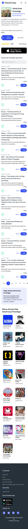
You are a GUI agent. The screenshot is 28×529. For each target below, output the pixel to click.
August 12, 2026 (5, 154)
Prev (4, 283)
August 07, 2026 (5, 195)
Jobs (3, 477)
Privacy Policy (6, 479)
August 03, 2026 (5, 238)
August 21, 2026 (5, 66)
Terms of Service (7, 482)
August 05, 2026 (5, 219)
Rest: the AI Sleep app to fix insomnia (13, 484)
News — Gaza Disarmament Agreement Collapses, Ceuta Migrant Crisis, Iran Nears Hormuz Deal (13, 201)
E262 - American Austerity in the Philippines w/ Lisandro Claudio (12, 93)
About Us (5, 474)
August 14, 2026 (5, 131)
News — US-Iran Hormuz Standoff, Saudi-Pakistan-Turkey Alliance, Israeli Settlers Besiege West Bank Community (13, 136)
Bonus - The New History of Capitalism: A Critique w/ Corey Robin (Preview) (12, 114)
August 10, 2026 (5, 174)
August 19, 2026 (5, 90)
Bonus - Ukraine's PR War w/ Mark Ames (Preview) (13, 242)
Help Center (5, 491)
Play (24, 85)
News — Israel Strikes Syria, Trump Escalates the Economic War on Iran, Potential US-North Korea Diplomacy (13, 72)
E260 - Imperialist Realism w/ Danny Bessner (11, 223)
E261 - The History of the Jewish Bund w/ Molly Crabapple (12, 158)
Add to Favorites (8, 37)
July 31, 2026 (4, 258)
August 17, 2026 (5, 109)
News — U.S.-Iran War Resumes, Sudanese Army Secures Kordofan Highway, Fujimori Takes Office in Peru (13, 263)
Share (21, 37)
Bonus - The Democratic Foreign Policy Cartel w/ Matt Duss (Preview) (13, 178)
